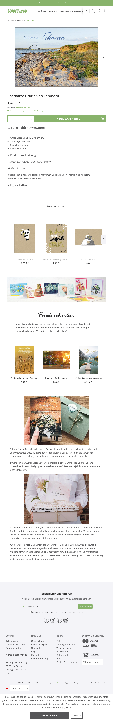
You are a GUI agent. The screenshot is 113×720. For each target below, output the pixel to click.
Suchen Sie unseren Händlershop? (51, 2)
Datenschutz (62, 655)
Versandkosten (57, 683)
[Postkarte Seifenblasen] (56, 360)
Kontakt (35, 655)
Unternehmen (38, 641)
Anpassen (77, 715)
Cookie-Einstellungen (66, 662)
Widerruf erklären (92, 662)
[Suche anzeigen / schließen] (93, 10)
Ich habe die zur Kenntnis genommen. (57, 612)
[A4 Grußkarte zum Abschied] (24, 360)
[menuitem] (93, 10)
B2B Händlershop (39, 658)
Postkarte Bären (88, 259)
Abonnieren (86, 606)
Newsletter (36, 648)
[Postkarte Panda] (24, 238)
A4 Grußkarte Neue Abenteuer (88, 378)
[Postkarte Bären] (88, 238)
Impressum (62, 651)
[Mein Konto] (100, 10)
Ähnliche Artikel (56, 206)
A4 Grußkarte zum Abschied (24, 378)
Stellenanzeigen (39, 644)
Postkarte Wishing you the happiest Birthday (56, 259)
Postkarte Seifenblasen (56, 378)
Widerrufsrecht (64, 648)
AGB (58, 658)
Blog (33, 651)
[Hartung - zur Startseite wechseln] (17, 11)
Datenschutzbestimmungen (52, 612)
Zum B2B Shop (73, 2)
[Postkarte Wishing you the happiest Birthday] (56, 238)
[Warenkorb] (106, 10)
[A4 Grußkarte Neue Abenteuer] (88, 360)
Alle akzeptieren (50, 715)
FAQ (58, 641)
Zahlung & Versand (65, 644)
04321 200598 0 (16, 655)
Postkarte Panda (25, 259)
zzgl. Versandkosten (23, 107)
